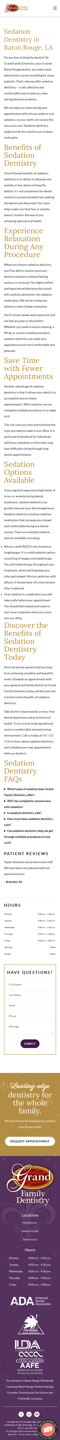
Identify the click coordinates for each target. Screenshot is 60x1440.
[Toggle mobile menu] (55, 8)
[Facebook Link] (21, 1414)
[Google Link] (29, 1414)
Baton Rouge (30, 1240)
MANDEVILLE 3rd (30, 1231)
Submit (30, 1043)
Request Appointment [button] (30, 1141)
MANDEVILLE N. (30, 1223)
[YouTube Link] (37, 1414)
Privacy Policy (25, 1434)
